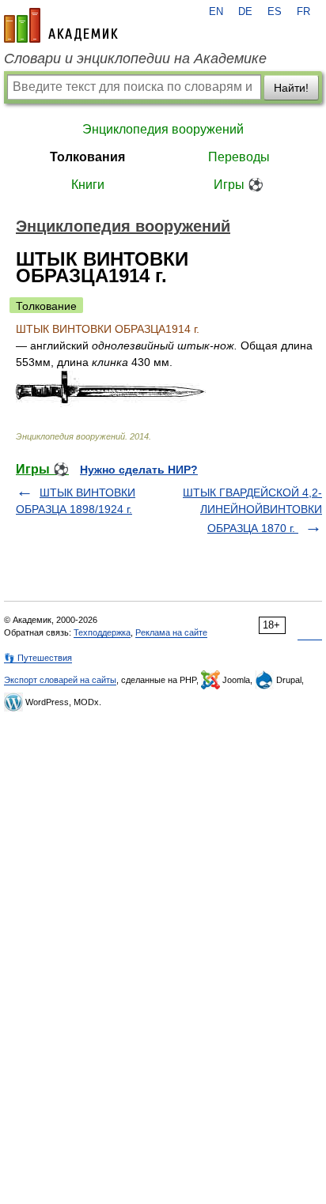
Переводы (239, 157)
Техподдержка (102, 632)
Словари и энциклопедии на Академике (135, 58)
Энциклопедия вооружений (163, 129)
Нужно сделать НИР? (139, 469)
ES (274, 11)
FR (303, 11)
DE (245, 11)
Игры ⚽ (238, 184)
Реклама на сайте (171, 632)
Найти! (291, 87)
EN (216, 11)
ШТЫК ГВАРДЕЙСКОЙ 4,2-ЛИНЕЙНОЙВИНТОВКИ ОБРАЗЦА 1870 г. (252, 510)
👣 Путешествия (38, 657)
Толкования (87, 157)
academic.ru (61, 25)
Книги (87, 184)
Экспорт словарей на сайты (60, 680)
